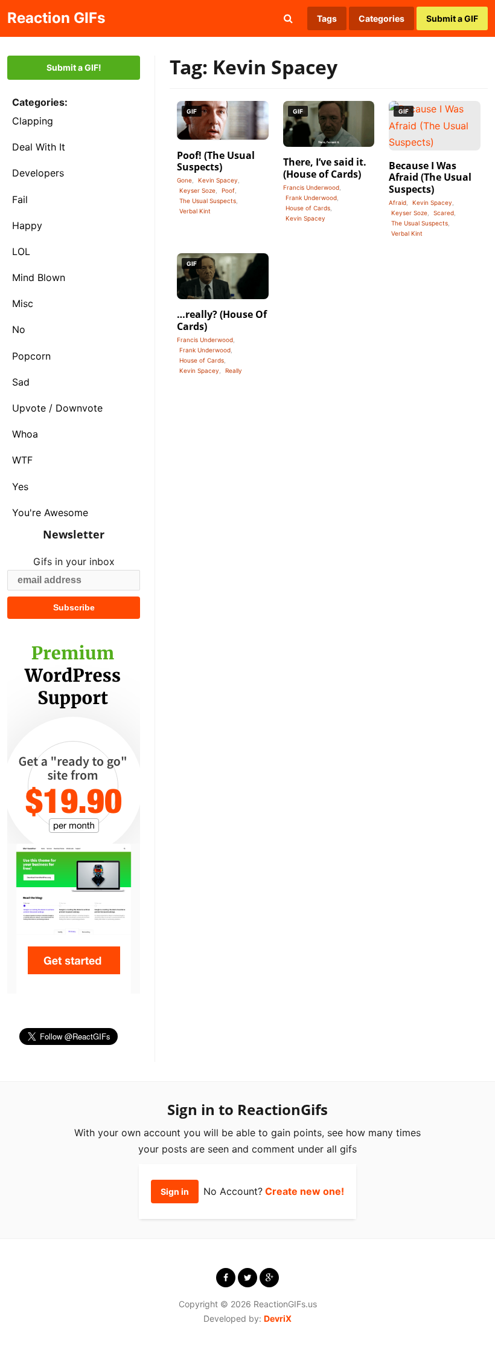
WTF (22, 460)
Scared (443, 212)
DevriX (278, 1318)
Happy (27, 225)
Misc (22, 303)
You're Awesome (50, 512)
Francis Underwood (311, 187)
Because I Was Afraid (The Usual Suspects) (430, 177)
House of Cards (308, 208)
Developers (38, 173)
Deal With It (38, 147)
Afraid (397, 202)
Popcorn (31, 356)
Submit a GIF (452, 18)
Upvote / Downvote (57, 408)
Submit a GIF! (73, 67)
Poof (228, 190)
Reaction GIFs (56, 18)
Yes (20, 486)
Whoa (25, 434)
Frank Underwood (311, 197)
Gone (184, 180)
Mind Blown (38, 277)
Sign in (175, 1191)
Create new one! (304, 1191)
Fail (20, 199)
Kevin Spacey (218, 180)
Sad (21, 382)
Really (233, 370)
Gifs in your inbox (74, 561)
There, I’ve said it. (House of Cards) (324, 167)
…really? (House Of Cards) (222, 320)
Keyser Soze (197, 190)
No (18, 329)
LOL (21, 251)
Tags (327, 18)
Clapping (32, 121)
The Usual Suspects (207, 200)
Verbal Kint (195, 211)
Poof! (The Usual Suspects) (216, 161)
